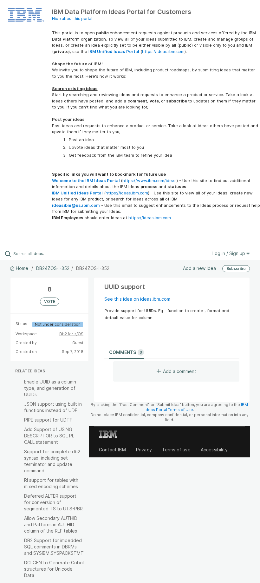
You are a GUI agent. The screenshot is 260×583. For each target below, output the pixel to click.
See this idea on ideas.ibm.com (137, 299)
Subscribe (236, 268)
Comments (125, 352)
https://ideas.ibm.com (163, 51)
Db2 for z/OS (71, 333)
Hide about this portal (72, 18)
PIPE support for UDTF (48, 420)
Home (22, 268)
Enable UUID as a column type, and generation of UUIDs (50, 388)
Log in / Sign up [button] (229, 253)
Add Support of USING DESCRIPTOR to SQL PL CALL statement (49, 436)
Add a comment (179, 371)
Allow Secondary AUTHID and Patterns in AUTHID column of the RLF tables (50, 524)
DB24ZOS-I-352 (52, 268)
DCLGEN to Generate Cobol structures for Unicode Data (54, 569)
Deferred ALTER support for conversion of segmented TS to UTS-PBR (53, 502)
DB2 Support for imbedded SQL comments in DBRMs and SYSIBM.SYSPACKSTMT (54, 547)
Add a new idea (199, 268)
